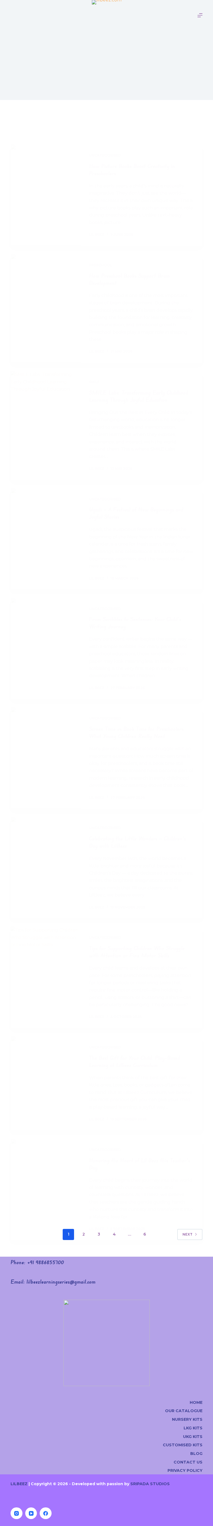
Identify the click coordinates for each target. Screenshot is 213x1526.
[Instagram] (16, 1513)
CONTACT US (188, 1462)
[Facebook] (46, 1513)
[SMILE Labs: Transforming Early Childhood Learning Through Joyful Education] (45, 425)
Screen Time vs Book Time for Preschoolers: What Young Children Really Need (137, 732)
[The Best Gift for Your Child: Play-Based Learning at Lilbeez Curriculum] (45, 1083)
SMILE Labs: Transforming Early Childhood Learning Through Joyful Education (138, 396)
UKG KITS (192, 1436)
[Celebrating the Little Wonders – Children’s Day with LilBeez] (45, 867)
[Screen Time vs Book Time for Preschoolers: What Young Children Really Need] (45, 758)
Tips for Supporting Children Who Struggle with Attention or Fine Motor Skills (137, 952)
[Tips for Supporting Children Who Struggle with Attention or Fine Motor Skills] (45, 977)
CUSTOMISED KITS (182, 1444)
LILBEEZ (19, 1483)
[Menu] (199, 15)
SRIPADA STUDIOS (150, 1483)
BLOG (196, 1453)
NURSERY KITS (187, 1419)
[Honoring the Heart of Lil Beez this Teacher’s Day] (45, 1189)
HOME (196, 1402)
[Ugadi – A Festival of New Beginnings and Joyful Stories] (45, 538)
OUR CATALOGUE (183, 1410)
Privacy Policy (185, 1470)
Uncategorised (105, 155)
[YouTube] (31, 1513)
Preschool (100, 265)
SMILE (94, 382)
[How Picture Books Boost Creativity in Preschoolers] (45, 195)
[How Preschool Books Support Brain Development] (45, 308)
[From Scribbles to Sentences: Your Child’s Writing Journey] (45, 648)
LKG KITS (193, 1427)
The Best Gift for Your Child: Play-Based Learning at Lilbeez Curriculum (134, 1061)
